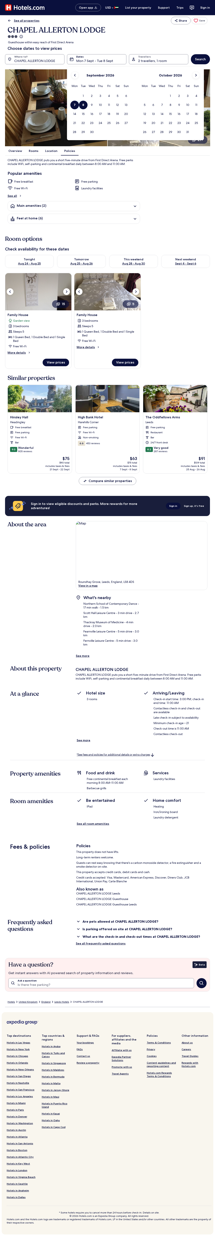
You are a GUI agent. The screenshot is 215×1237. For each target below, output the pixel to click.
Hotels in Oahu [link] (51, 1120)
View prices (56, 362)
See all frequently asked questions (101, 943)
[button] (83, 96)
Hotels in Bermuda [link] (53, 1076)
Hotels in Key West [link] (18, 1163)
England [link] (46, 1002)
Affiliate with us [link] (122, 1050)
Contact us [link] (83, 1056)
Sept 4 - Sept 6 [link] (185, 263)
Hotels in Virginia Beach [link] (21, 1177)
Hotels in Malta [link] (51, 1083)
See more (82, 656)
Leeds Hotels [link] (61, 1002)
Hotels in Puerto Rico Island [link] (54, 1105)
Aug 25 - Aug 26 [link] (81, 263)
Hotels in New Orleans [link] (20, 1069)
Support (164, 7)
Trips (180, 7)
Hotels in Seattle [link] (17, 1183)
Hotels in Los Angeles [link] (20, 1096)
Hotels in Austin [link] (16, 1130)
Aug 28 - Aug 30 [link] (133, 263)
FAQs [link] (80, 1049)
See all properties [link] (26, 20)
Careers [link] (186, 1049)
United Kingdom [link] (28, 1002)
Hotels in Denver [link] (17, 1116)
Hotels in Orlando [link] (17, 1062)
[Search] (202, 983)
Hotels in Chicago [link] (17, 1056)
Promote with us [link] (122, 1066)
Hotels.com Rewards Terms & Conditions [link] (159, 1074)
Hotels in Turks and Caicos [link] (53, 1054)
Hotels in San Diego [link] (19, 1076)
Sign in (205, 7)
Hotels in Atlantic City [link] (20, 1156)
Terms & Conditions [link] (159, 1042)
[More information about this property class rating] (20, 36)
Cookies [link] (152, 1056)
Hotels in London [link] (17, 1170)
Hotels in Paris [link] (15, 1109)
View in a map (88, 586)
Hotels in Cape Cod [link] (54, 1127)
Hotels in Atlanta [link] (17, 1136)
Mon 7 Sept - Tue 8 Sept (94, 61)
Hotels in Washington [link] (20, 1123)
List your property (138, 7)
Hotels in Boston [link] (17, 1150)
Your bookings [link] (85, 1042)
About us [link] (187, 1042)
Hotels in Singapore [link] (54, 1063)
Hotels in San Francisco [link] (20, 1089)
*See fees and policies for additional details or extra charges (113, 754)
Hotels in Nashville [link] (18, 1082)
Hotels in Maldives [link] (53, 1069)
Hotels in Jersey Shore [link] (55, 1090)
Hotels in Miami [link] (16, 1103)
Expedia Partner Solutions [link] (121, 1058)
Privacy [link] (151, 1049)
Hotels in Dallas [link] (16, 1197)
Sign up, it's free (194, 505)
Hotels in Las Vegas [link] (18, 1042)
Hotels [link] (11, 1002)
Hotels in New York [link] (18, 1049)
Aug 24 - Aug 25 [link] (29, 263)
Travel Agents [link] (120, 1073)
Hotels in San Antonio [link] (20, 1143)
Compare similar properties (110, 481)
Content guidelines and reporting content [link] (161, 1064)
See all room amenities (93, 824)
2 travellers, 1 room (152, 61)
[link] (199, 20)
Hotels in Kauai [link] (51, 1113)
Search (200, 59)
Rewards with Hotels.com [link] (190, 1064)
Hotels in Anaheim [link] (18, 1190)
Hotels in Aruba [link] (51, 1046)
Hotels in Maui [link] (50, 1096)
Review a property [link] (88, 1062)
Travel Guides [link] (190, 1056)
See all (12, 196)
